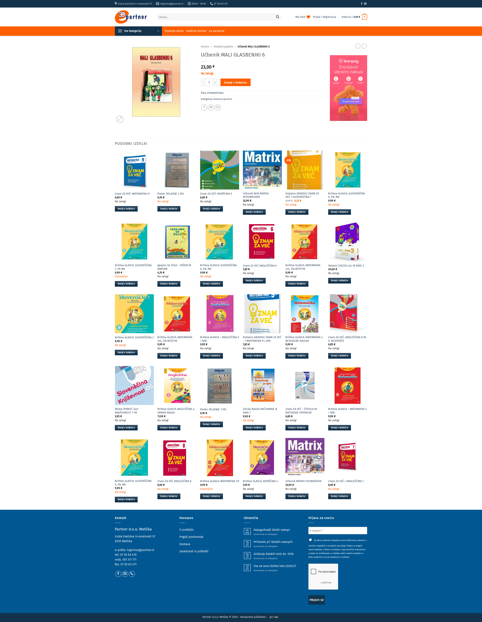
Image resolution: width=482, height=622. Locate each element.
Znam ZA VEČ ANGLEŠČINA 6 (260, 265)
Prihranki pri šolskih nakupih (273, 542)
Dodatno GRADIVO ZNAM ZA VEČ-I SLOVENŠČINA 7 (302, 195)
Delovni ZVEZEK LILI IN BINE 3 (346, 265)
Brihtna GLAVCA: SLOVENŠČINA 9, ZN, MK (346, 195)
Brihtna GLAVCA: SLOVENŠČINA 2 (134, 337)
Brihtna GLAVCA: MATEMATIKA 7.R (219, 481)
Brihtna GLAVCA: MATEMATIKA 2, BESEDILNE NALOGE (304, 339)
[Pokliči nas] (132, 574)
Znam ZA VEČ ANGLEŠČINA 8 (174, 481)
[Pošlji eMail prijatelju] (218, 107)
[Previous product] (364, 46)
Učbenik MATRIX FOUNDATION (303, 481)
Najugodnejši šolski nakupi (272, 530)
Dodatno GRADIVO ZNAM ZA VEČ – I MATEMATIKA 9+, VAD (262, 339)
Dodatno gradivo (223, 46)
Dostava (184, 544)
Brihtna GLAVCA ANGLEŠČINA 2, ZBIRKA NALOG (176, 410)
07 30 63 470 (128, 554)
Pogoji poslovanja (191, 537)
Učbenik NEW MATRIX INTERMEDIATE (256, 195)
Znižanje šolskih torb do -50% (274, 554)
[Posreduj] (277, 17)
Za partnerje (216, 31)
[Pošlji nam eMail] (365, 3)
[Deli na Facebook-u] (204, 107)
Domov (205, 46)
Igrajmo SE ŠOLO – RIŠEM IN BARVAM (174, 267)
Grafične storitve (196, 31)
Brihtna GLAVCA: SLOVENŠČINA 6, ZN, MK (218, 267)
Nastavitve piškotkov (253, 617)
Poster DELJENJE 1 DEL (213, 409)
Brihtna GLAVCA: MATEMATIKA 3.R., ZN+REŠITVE (174, 339)
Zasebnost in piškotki (193, 551)
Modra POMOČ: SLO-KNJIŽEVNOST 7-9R (127, 410)
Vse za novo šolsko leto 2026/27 (275, 566)
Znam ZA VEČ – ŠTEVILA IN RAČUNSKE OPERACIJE (301, 410)
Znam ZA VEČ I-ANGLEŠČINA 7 (346, 481)
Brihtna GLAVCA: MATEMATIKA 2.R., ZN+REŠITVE (302, 267)
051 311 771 (130, 559)
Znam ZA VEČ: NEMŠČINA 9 (216, 193)
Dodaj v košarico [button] (126, 208)
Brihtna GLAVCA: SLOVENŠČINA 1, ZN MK (133, 267)
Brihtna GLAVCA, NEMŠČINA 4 (260, 481)
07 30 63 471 (128, 564)
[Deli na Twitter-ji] (211, 107)
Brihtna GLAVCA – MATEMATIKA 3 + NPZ (347, 410)
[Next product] (358, 46)
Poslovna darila (174, 31)
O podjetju (186, 529)
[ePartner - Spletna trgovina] (133, 17)
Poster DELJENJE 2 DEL (170, 193)
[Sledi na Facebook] (362, 3)
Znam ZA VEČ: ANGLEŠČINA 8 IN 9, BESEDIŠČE (347, 339)
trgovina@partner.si (140, 550)
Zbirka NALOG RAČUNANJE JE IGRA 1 (260, 410)
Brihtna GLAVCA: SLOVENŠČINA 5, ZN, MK (133, 482)
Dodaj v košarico (235, 82)
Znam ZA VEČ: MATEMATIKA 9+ (132, 193)
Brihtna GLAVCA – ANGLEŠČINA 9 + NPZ (219, 339)
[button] (354, 17)
